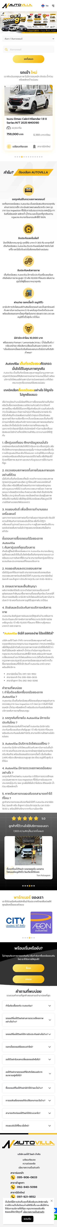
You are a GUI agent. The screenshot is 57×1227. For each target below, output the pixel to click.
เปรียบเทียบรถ (29, 1160)
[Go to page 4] (29, 938)
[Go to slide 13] (41, 156)
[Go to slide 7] (28, 156)
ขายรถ (28, 979)
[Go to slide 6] (26, 156)
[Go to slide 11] (37, 156)
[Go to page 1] (23, 937)
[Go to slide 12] (39, 156)
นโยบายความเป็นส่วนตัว (29, 1167)
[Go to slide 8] (30, 156)
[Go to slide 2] (17, 156)
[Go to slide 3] (19, 156)
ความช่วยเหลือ (29, 1163)
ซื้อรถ (28, 968)
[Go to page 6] (34, 937)
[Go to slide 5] (24, 156)
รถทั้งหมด (28, 59)
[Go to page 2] (25, 937)
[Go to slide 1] (15, 156)
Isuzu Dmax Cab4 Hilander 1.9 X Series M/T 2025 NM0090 (27, 121)
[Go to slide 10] (35, 156)
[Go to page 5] (31, 937)
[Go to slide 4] (22, 157)
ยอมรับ (27, 1219)
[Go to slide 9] (33, 156)
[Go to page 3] (27, 937)
